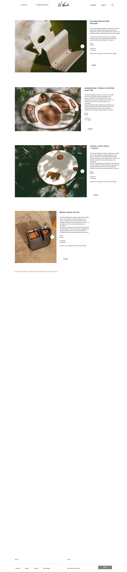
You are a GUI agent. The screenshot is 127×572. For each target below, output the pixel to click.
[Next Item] (82, 46)
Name (16, 559)
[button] (27, 5)
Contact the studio (20, 271)
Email (68, 559)
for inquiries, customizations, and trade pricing (42, 271)
